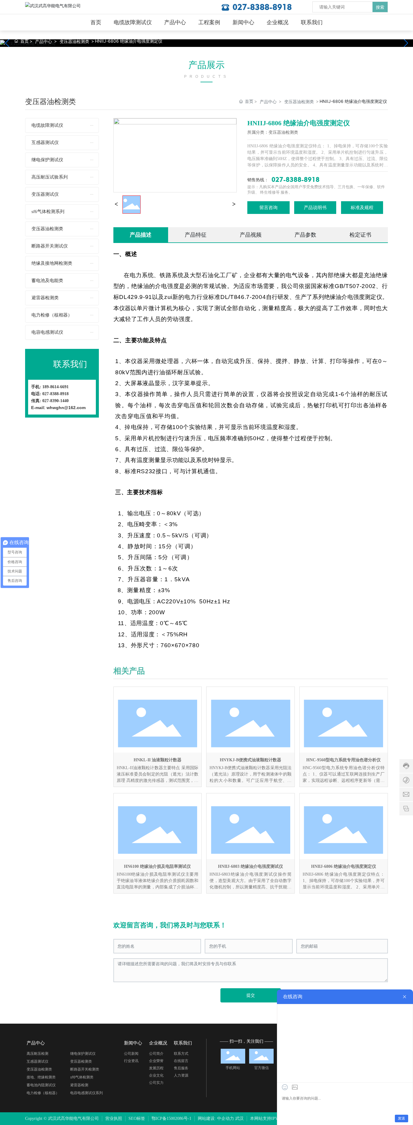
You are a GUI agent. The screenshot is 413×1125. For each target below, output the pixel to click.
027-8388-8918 (262, 7)
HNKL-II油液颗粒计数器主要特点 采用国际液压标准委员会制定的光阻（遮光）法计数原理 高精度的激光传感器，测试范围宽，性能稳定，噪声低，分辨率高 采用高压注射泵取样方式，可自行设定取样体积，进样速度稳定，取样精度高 (158, 775)
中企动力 (225, 1118)
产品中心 (43, 41)
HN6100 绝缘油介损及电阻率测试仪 (157, 866)
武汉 (239, 1118)
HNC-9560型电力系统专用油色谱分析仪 (343, 760)
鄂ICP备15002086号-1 (171, 1118)
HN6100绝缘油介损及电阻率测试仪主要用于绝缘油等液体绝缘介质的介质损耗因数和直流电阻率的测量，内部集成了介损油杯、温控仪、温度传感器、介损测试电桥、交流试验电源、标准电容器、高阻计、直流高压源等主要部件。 (158, 881)
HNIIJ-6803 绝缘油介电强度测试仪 (250, 866)
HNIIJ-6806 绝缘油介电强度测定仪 (343, 866)
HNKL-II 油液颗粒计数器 (157, 760)
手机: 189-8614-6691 (50, 387)
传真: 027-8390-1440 (50, 401)
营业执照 (113, 1118)
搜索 (380, 7)
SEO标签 (136, 1118)
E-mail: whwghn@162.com (58, 407)
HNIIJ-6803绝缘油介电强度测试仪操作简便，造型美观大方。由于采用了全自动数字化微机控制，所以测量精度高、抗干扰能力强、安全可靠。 (250, 881)
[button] (406, 43)
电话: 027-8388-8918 (50, 394)
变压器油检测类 (74, 41)
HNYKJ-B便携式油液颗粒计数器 (250, 760)
